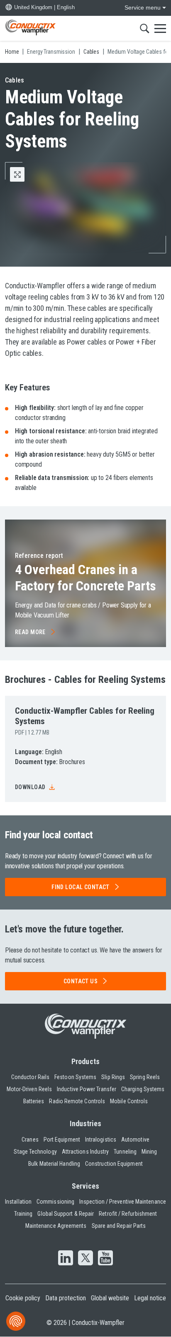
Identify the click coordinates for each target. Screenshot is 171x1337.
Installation (18, 1201)
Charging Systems (142, 1089)
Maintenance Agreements (56, 1225)
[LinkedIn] (65, 1258)
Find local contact (80, 887)
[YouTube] (105, 1258)
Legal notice (150, 1298)
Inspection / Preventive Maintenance (122, 1201)
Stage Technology (35, 1151)
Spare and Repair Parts (119, 1225)
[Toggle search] (144, 28)
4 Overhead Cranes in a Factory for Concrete (85, 577)
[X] (85, 1258)
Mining (149, 1151)
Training (23, 1213)
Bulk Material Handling (54, 1163)
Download (30, 787)
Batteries (33, 1101)
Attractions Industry (85, 1151)
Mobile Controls (129, 1101)
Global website (110, 1298)
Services (86, 1186)
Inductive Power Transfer (86, 1089)
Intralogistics (100, 1139)
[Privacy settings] (15, 1321)
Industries (86, 1123)
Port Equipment (62, 1139)
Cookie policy (22, 1298)
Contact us (81, 981)
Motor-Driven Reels (29, 1089)
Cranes (30, 1139)
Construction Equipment (114, 1163)
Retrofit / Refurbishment (128, 1213)
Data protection (65, 1298)
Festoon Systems (75, 1077)
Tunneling (125, 1151)
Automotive (135, 1139)
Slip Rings (113, 1077)
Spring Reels (145, 1077)
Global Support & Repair (65, 1213)
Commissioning (55, 1201)
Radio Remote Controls (77, 1101)
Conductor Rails (30, 1077)
